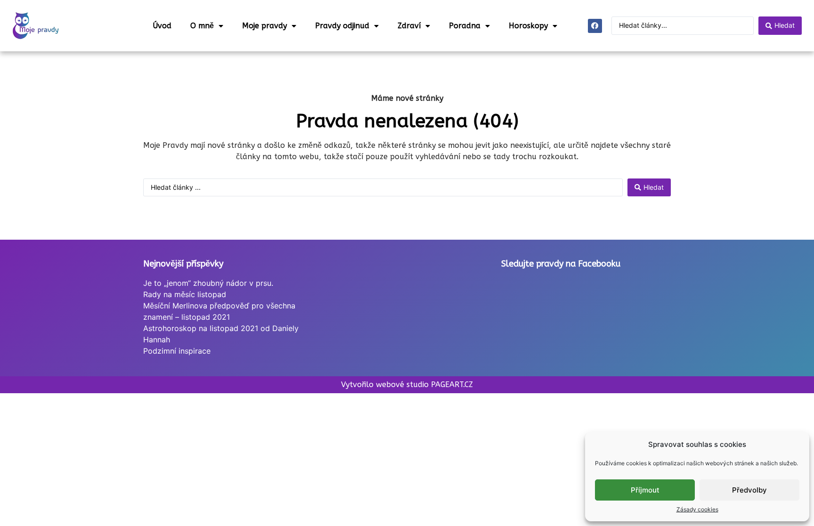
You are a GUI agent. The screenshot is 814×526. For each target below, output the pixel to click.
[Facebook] (595, 26)
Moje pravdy (264, 25)
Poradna (464, 25)
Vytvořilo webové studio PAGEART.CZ (407, 384)
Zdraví (409, 25)
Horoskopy (528, 25)
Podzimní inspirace (177, 351)
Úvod (162, 25)
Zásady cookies (697, 509)
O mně (202, 25)
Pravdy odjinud (342, 25)
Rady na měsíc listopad (184, 294)
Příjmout (645, 490)
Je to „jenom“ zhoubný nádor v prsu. (208, 283)
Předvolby (749, 490)
